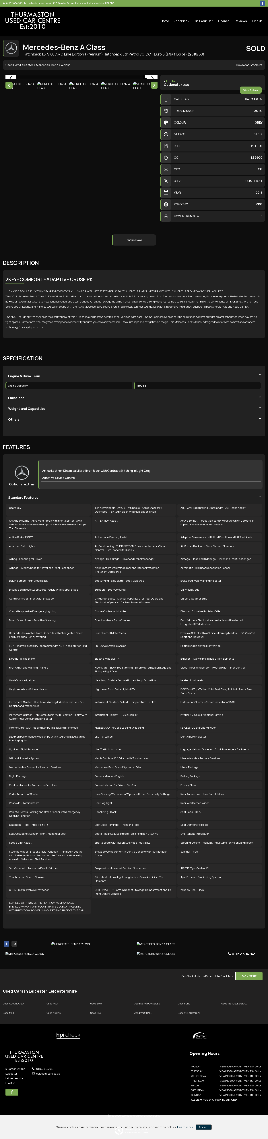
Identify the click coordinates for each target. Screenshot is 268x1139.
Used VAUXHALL (143, 1012)
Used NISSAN (53, 1012)
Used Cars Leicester (19, 65)
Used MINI (8, 1012)
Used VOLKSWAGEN (189, 1012)
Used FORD (184, 1003)
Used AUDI (52, 1003)
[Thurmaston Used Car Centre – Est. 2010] (32, 20)
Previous (8, 86)
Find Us (257, 21)
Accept (204, 1127)
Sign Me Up (249, 976)
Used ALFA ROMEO (13, 1003)
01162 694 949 (14, 3)
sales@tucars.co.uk (39, 3)
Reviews (241, 21)
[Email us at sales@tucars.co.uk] (14, 944)
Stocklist (180, 21)
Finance (223, 21)
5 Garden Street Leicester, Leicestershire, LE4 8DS (84, 3)
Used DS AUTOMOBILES (147, 1003)
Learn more (185, 1127)
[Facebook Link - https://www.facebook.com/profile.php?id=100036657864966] (262, 3)
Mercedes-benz (47, 65)
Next (154, 86)
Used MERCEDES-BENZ (234, 1003)
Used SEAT (96, 1012)
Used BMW (96, 1003)
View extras (250, 90)
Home (165, 21)
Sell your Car (204, 21)
